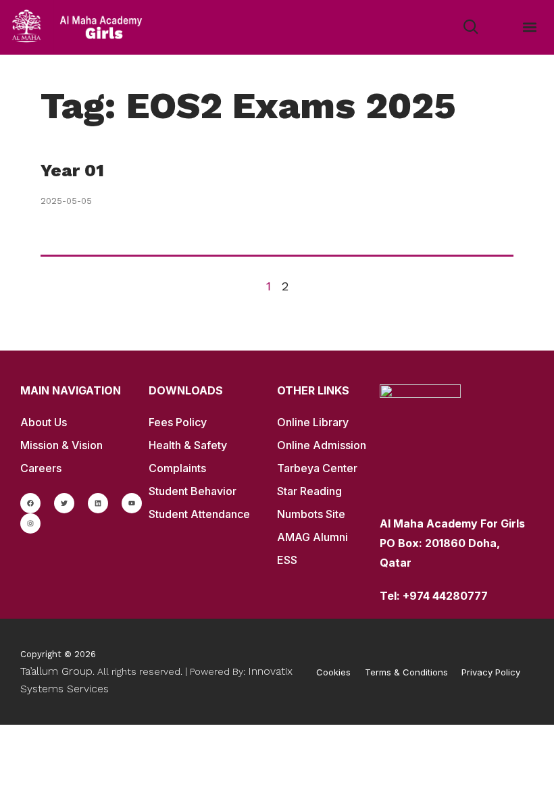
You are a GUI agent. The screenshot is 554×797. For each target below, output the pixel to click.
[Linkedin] (98, 503)
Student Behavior (192, 491)
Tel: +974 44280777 (434, 595)
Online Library (313, 422)
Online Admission (321, 445)
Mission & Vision (61, 445)
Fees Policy (178, 422)
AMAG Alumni (312, 537)
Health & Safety (188, 445)
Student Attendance (199, 514)
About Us (43, 422)
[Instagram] (30, 523)
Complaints (177, 468)
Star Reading (309, 491)
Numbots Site (311, 514)
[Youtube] (132, 503)
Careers (40, 468)
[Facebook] (30, 503)
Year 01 (72, 170)
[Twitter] (64, 503)
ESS (287, 560)
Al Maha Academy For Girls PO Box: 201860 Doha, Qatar (452, 543)
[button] (529, 27)
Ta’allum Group (56, 671)
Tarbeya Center (317, 468)
